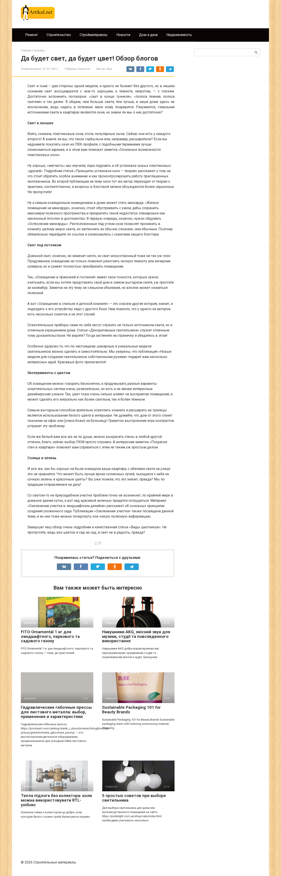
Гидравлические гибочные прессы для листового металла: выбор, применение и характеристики (56, 712)
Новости (123, 35)
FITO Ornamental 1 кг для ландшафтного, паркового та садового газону (50, 636)
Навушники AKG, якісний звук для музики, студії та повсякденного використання (136, 636)
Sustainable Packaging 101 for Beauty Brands (131, 709)
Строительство (59, 35)
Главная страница (33, 50)
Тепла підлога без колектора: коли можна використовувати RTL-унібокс (56, 800)
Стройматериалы (94, 35)
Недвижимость (179, 35)
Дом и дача (148, 35)
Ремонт (31, 35)
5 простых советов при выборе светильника (134, 798)
